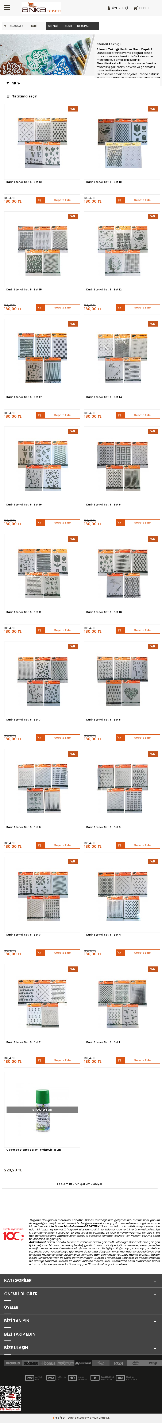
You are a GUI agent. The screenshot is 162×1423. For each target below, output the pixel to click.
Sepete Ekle (62, 200)
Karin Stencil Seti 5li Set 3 (23, 934)
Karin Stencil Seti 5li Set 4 (103, 934)
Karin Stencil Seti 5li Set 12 (104, 289)
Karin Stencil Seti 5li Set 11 (23, 612)
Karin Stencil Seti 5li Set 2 (23, 1042)
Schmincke (108, 1255)
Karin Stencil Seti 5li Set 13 (24, 182)
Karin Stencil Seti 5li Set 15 (24, 289)
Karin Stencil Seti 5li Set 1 (103, 1042)
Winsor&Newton (48, 1258)
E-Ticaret (68, 1417)
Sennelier (128, 1258)
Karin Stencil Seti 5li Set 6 (23, 827)
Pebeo (143, 1258)
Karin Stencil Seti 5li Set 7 (23, 719)
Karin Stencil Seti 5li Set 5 (103, 827)
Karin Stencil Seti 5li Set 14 (104, 397)
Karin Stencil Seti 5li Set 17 (24, 397)
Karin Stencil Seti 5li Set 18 (104, 182)
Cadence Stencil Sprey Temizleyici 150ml (34, 1150)
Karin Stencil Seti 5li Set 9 (103, 504)
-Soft (58, 1417)
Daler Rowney (74, 1258)
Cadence (117, 78)
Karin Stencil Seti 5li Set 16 (24, 504)
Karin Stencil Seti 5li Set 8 (103, 719)
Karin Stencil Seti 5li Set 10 (104, 612)
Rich (147, 78)
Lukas (124, 1255)
